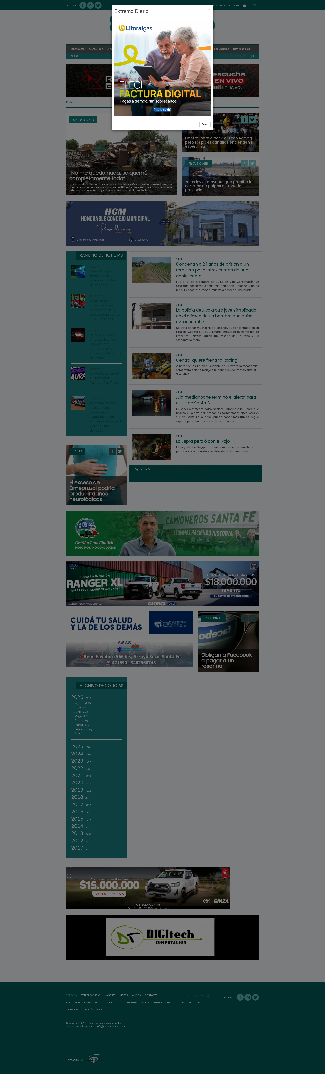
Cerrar (205, 124)
